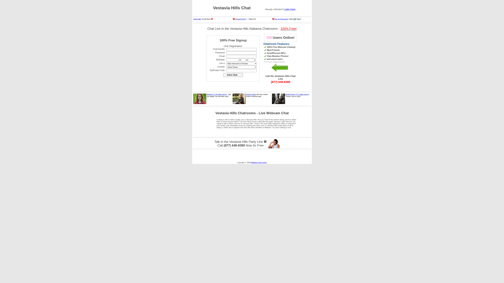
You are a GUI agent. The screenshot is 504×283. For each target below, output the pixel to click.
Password (220, 52)
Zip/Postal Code (217, 70)
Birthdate (220, 60)
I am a (222, 63)
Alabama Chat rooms (259, 163)
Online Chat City (279, 62)
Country (221, 67)
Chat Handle (219, 49)
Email (222, 56)
